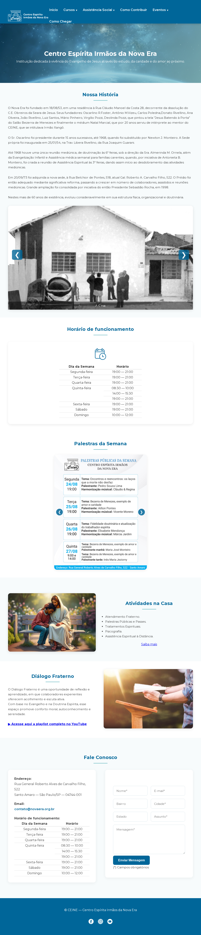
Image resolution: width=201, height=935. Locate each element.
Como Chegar (60, 21)
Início (53, 10)
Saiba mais (149, 644)
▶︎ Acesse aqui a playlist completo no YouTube (47, 724)
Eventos (159, 10)
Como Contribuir (133, 10)
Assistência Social (97, 10)
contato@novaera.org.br (34, 809)
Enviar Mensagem (131, 860)
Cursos (69, 10)
